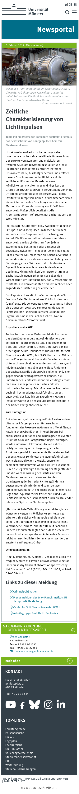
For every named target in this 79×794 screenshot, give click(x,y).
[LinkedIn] (61, 705)
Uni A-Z (9, 737)
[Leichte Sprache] (66, 4)
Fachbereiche (13, 745)
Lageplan (11, 741)
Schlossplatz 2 (21, 637)
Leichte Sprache (15, 729)
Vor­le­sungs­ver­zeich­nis (19, 753)
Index (6, 779)
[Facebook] (22, 705)
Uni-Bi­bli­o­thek (14, 749)
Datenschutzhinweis (55, 779)
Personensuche (14, 733)
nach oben (12, 661)
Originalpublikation (25, 591)
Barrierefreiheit (14, 781)
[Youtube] (10, 705)
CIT (7, 761)
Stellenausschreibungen (20, 769)
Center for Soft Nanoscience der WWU (36, 607)
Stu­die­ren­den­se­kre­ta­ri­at (20, 757)
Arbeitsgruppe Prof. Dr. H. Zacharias (35, 613)
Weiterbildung (14, 765)
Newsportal (55, 30)
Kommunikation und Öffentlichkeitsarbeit (27, 628)
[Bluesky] (34, 705)
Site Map (17, 779)
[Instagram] (48, 705)
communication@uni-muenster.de (33, 651)
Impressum (32, 779)
